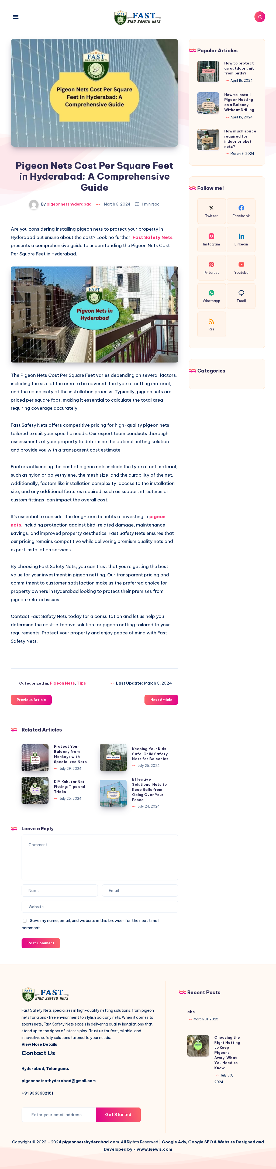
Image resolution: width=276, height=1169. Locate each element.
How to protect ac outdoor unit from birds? (239, 68)
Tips (81, 683)
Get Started (118, 1114)
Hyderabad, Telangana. (45, 1068)
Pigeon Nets (62, 683)
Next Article (161, 700)
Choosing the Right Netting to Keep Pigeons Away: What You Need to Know (227, 1052)
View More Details (39, 1044)
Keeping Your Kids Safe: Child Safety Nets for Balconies (150, 754)
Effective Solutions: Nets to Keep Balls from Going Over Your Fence (149, 789)
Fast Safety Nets (152, 237)
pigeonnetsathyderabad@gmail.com (59, 1080)
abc (191, 1012)
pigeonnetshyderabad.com (90, 1141)
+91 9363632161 (37, 1093)
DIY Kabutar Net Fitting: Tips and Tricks (69, 787)
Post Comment (40, 943)
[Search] (259, 16)
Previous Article (31, 700)
